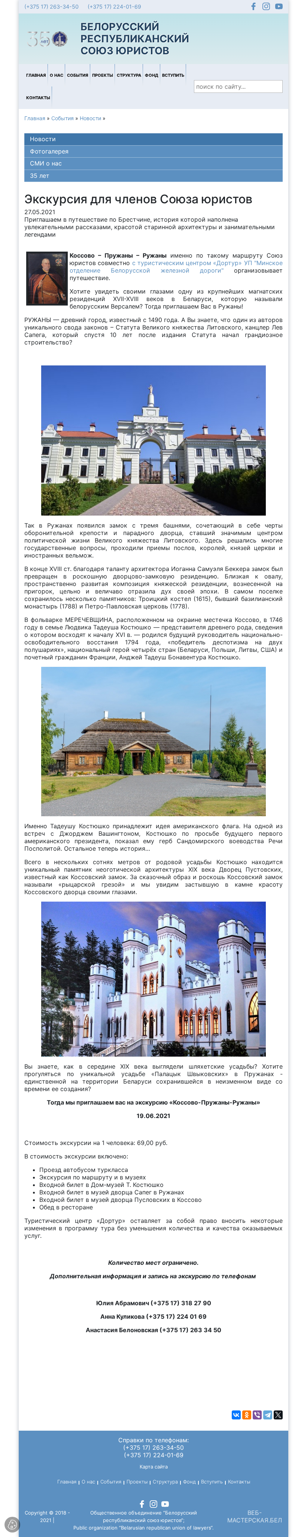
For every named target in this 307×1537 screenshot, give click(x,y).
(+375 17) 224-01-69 (114, 6)
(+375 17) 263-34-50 (51, 6)
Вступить (173, 75)
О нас (56, 75)
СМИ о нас (46, 163)
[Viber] (257, 1414)
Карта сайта (154, 1467)
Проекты (102, 75)
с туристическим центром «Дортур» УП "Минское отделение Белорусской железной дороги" (176, 266)
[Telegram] (267, 1414)
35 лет (39, 175)
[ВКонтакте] (236, 1414)
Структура (129, 75)
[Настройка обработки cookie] (12, 1525)
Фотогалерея (49, 151)
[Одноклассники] (246, 1414)
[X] (278, 1414)
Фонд (151, 75)
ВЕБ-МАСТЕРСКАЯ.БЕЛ (254, 1516)
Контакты (38, 97)
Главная (36, 75)
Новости (90, 118)
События (77, 75)
